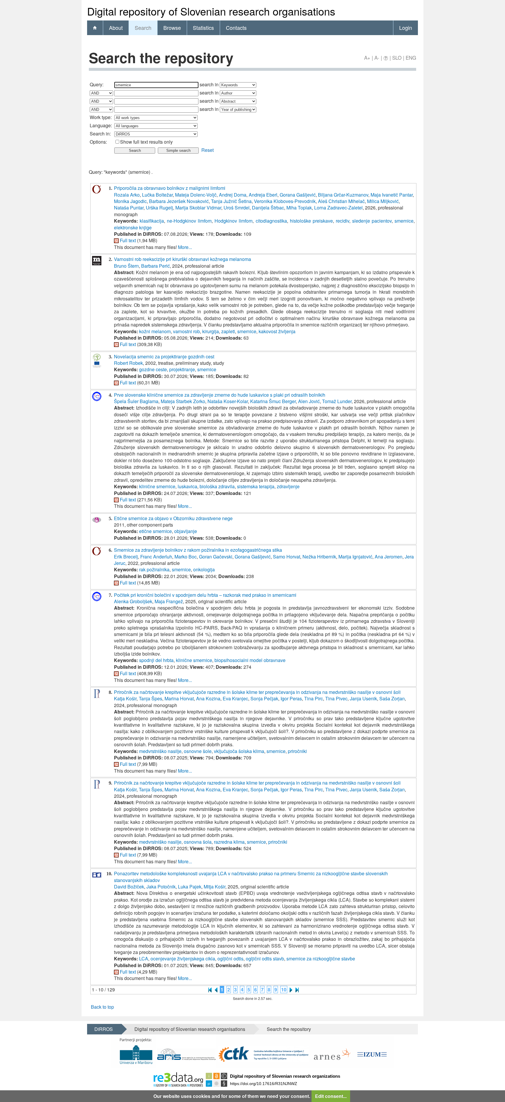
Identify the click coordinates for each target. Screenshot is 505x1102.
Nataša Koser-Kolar (227, 401)
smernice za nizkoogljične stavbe (320, 958)
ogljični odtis (230, 958)
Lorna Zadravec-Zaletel (338, 207)
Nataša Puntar (128, 207)
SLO (397, 57)
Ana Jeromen (388, 556)
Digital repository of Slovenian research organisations (189, 1029)
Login (405, 27)
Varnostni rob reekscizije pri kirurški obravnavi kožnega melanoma (182, 259)
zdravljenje (288, 486)
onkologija (204, 569)
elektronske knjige (133, 227)
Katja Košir (125, 698)
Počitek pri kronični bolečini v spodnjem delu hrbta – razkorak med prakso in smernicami (205, 595)
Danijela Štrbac (268, 207)
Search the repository (289, 1029)
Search (143, 27)
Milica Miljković (383, 201)
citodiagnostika (271, 220)
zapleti (228, 331)
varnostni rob (186, 331)
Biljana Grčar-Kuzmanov (343, 194)
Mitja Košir (214, 886)
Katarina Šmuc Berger (273, 401)
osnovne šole (198, 751)
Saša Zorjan (392, 698)
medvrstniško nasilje (160, 751)
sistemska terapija (255, 486)
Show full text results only (146, 141)
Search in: (100, 133)
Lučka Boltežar (157, 194)
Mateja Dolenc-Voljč (196, 194)
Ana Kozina (208, 698)
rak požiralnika (154, 569)
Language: (101, 125)
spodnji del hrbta (156, 660)
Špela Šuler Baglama (136, 401)
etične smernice (155, 531)
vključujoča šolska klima (239, 751)
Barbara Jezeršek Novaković (179, 201)
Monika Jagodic (130, 201)
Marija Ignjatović (355, 556)
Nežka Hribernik (319, 556)
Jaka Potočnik (161, 886)
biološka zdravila (217, 486)
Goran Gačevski (215, 556)
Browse (172, 27)
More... (185, 247)
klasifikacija (152, 220)
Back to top (102, 1006)
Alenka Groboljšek (133, 601)
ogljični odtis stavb (265, 958)
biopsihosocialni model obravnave (250, 660)
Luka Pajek (189, 886)
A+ (367, 57)
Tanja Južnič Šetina (231, 201)
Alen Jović (309, 401)
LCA (143, 958)
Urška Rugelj (159, 207)
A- (376, 57)
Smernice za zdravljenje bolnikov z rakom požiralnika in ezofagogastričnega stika (198, 549)
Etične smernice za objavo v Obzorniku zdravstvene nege (173, 518)
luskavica (187, 486)
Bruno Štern (126, 265)
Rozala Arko (127, 194)
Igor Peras (291, 698)
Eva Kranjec (235, 698)
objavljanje (185, 531)
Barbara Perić (155, 265)
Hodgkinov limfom (233, 220)
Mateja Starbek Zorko (183, 401)
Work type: (101, 117)
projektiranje (182, 369)
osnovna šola (198, 841)
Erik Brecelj (126, 556)
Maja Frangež (169, 601)
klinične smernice (157, 486)
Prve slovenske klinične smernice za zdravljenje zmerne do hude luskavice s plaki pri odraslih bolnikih (219, 394)
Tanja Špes (150, 698)
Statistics (203, 27)
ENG (411, 57)
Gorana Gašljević (298, 194)
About (116, 27)
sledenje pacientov (372, 220)
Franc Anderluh (156, 556)
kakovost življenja (277, 331)
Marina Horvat (179, 698)
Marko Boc (185, 556)
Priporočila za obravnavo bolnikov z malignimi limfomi (169, 188)
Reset (207, 150)
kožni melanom (155, 331)
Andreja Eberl (263, 194)
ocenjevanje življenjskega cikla (183, 958)
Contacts (236, 27)
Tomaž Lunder (337, 401)
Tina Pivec (336, 698)
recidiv (342, 220)
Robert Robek (128, 363)
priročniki (297, 751)
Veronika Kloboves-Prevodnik (285, 201)
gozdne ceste (153, 369)
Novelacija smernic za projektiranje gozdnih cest (164, 356)
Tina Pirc (313, 698)
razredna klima (229, 841)
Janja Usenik (363, 698)
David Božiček (129, 886)
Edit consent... (331, 1096)
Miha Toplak (299, 207)
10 (283, 989)
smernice (404, 220)
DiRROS (103, 1029)
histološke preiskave (311, 220)
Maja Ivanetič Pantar (392, 194)
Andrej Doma (232, 194)
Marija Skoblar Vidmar (198, 207)
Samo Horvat (286, 556)
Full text (128, 240)
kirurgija (210, 331)
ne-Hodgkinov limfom (189, 220)
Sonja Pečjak (264, 698)
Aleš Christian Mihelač (341, 201)
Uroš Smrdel (237, 207)
